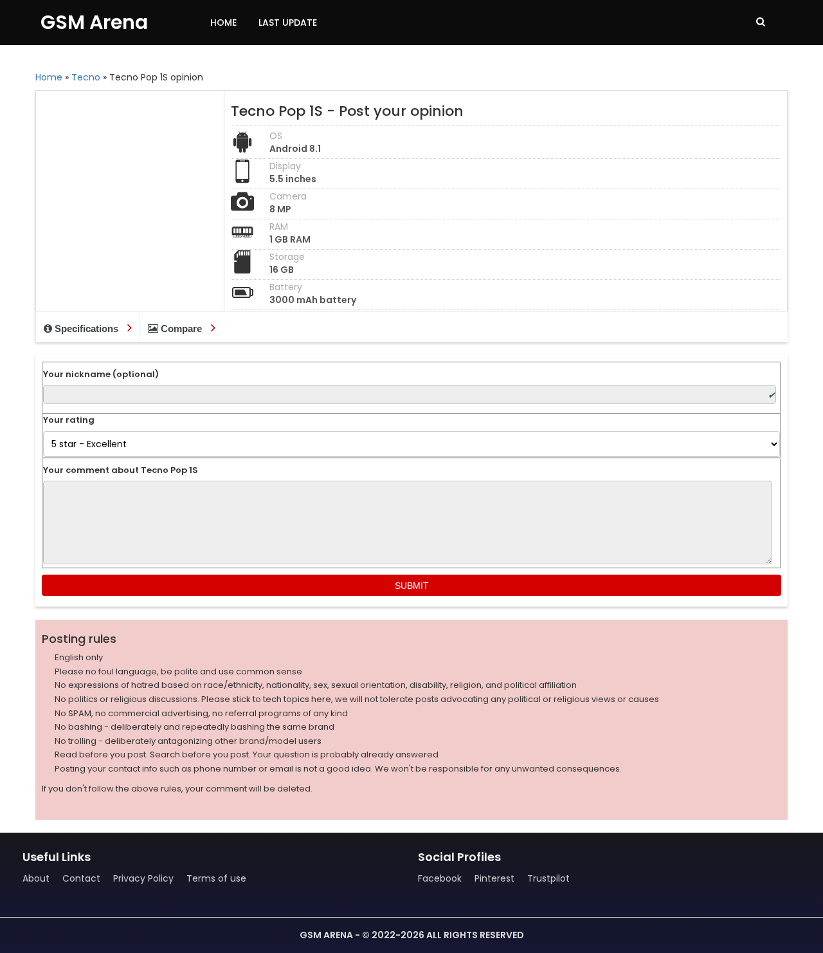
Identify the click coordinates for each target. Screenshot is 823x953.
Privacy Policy (143, 878)
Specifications (86, 328)
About (36, 878)
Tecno (85, 77)
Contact (81, 878)
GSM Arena (94, 22)
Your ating (69, 420)
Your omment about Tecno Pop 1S (120, 470)
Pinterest (494, 878)
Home (223, 22)
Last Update (287, 22)
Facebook (440, 878)
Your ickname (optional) (101, 374)
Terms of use (216, 878)
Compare (181, 328)
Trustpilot (548, 878)
